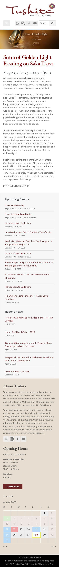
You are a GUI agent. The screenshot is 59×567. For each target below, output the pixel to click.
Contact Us (13, 486)
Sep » (54, 546)
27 (28, 534)
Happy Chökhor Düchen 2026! (20, 332)
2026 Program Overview (17, 371)
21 (36, 529)
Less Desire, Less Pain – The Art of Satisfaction (28, 232)
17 (7, 529)
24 (7, 534)
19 (21, 529)
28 (36, 534)
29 (44, 534)
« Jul (5, 546)
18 (14, 529)
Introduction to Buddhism (18, 223)
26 (21, 534)
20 (28, 529)
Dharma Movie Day (14, 205)
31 (7, 540)
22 (44, 529)
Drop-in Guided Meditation (18, 214)
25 (14, 534)
